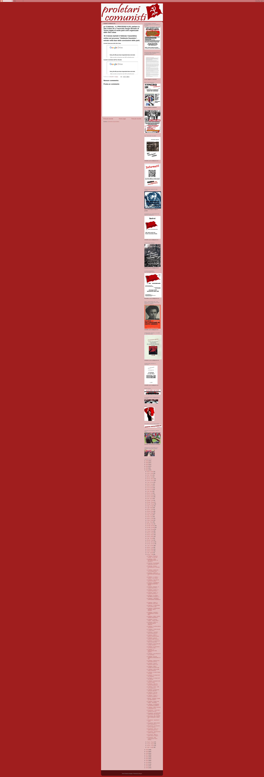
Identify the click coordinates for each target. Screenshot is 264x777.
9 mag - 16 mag (150, 529)
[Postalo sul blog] (124, 76)
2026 (147, 460)
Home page (122, 118)
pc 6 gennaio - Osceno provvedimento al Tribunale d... (153, 567)
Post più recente (108, 118)
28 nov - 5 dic (150, 476)
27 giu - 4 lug (150, 516)
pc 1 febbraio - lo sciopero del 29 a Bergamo (153, 676)
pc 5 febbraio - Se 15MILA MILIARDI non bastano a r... (153, 596)
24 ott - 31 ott (150, 485)
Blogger (140, 773)
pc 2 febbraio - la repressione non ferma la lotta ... (153, 647)
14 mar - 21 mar (150, 543)
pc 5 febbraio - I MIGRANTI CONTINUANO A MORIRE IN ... (153, 599)
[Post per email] (121, 76)
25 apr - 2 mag (150, 532)
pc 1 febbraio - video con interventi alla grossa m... (153, 684)
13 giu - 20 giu (150, 520)
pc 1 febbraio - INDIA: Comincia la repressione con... (153, 708)
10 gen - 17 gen (150, 745)
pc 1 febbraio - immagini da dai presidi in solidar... (153, 681)
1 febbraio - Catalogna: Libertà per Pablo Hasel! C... (153, 699)
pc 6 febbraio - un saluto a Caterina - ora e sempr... (152, 577)
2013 (147, 762)
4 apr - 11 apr (150, 538)
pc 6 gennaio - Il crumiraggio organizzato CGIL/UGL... (153, 564)
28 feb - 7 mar (150, 547)
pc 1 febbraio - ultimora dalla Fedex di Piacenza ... (153, 670)
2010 (147, 767)
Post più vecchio (136, 118)
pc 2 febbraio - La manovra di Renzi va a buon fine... (153, 641)
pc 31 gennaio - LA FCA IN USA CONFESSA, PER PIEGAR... (153, 714)
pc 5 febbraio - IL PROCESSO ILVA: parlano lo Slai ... (153, 606)
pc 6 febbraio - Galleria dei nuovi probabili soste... (152, 570)
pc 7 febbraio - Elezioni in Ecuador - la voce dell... (152, 557)
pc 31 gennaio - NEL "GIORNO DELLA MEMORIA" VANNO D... (153, 717)
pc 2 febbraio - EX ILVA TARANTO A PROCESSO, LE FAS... (153, 657)
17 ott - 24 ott (150, 487)
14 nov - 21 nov (150, 480)
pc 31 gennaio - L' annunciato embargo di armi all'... (153, 711)
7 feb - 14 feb (150, 552)
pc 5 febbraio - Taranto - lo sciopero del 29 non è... (152, 590)
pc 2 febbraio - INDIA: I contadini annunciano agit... (153, 667)
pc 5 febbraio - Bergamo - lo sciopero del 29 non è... (153, 587)
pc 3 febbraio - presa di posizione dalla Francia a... (153, 638)
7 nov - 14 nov (150, 482)
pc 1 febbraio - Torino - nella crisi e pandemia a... (153, 687)
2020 (147, 749)
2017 (147, 755)
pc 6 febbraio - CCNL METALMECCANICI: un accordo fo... (152, 560)
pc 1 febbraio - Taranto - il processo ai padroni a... (152, 696)
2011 (147, 765)
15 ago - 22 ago (150, 504)
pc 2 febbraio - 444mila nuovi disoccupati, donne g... (153, 661)
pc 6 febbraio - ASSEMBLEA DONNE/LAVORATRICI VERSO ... (153, 584)
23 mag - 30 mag (151, 525)
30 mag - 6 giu (150, 523)
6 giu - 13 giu (150, 522)
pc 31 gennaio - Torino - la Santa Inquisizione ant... (152, 729)
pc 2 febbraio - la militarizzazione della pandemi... (152, 650)
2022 (147, 468)
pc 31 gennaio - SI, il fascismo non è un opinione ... (153, 726)
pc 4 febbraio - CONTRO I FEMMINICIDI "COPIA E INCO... (152, 613)
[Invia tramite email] (123, 76)
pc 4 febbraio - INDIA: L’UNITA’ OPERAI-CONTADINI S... (153, 617)
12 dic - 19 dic (150, 473)
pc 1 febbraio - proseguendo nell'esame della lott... (153, 690)
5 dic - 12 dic (150, 475)
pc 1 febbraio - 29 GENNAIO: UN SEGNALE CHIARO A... (153, 705)
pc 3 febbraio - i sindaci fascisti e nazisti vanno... (153, 630)
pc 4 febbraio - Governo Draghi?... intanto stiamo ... (153, 620)
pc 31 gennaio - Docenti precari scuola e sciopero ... (153, 732)
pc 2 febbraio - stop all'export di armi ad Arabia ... (153, 654)
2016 (147, 756)
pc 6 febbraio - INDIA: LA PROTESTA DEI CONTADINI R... (153, 574)
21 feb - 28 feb (150, 549)
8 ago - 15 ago (150, 505)
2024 (147, 464)
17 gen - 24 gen (150, 743)
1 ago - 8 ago (150, 507)
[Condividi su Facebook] (127, 76)
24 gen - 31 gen (150, 742)
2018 (147, 753)
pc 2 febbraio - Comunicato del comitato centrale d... (153, 644)
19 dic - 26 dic (150, 471)
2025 (147, 462)
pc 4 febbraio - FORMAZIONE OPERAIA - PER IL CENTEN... (153, 609)
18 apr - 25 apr (150, 534)
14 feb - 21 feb (150, 550)
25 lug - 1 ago (150, 509)
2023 (147, 466)
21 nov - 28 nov (150, 478)
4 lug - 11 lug (150, 514)
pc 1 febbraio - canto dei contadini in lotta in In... (152, 693)
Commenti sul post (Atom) (113, 121)
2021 (147, 469)
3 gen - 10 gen (150, 747)
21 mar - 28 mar (150, 541)
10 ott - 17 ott (150, 489)
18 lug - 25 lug (150, 511)
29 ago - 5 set (150, 500)
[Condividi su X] (126, 76)
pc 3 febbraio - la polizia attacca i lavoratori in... (154, 627)
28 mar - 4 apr (150, 540)
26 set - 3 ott (150, 493)
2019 (147, 751)
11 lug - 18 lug (150, 513)
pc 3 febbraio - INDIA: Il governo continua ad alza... (153, 636)
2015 (147, 758)
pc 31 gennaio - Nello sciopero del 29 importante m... (153, 723)
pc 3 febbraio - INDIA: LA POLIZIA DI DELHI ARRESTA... (152, 623)
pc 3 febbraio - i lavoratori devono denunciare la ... (152, 633)
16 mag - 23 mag (151, 527)
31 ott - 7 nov (150, 484)
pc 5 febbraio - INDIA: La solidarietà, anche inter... (152, 603)
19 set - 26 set (150, 495)
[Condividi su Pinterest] (128, 76)
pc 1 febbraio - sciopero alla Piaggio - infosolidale (153, 702)
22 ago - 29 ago (150, 502)
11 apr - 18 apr (150, 536)
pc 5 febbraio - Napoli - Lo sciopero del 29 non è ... (152, 593)
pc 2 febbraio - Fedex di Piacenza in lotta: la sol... (153, 664)
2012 (147, 764)
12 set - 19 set (150, 496)
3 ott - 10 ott (150, 491)
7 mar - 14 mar (150, 545)
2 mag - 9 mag (150, 531)
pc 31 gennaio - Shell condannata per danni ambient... (152, 738)
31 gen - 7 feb (150, 554)
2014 (147, 760)
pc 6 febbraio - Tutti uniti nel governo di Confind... (153, 580)
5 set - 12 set (150, 498)
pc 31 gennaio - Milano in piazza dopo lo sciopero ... (153, 735)
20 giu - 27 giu (150, 518)
